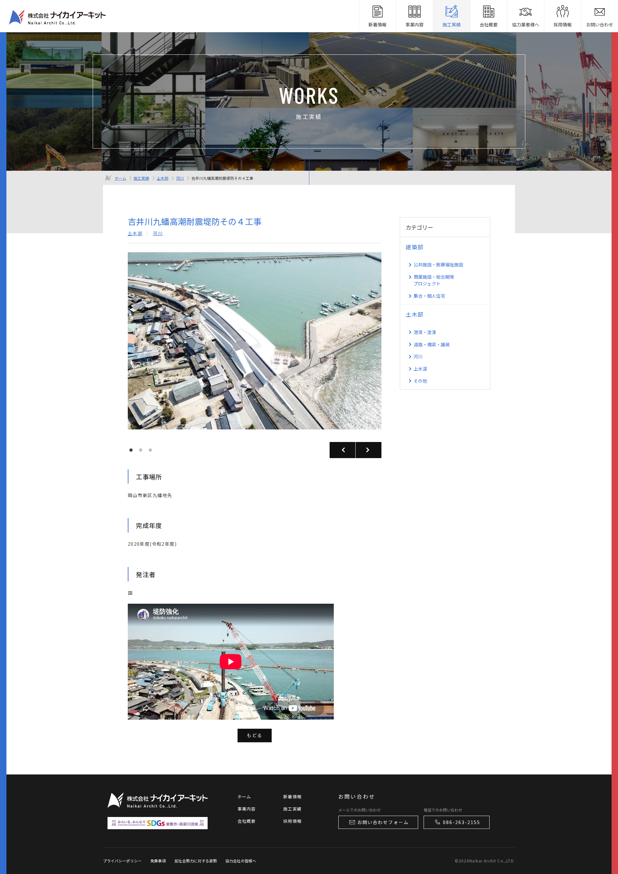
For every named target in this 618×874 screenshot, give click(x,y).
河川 (180, 178)
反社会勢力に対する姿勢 (195, 860)
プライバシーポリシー (122, 860)
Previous (342, 450)
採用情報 (292, 821)
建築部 (415, 247)
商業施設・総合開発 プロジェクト (434, 280)
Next (368, 450)
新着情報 (292, 796)
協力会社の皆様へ (240, 860)
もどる (254, 735)
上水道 (420, 368)
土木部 (162, 178)
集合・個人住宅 (429, 296)
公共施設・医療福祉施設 (438, 264)
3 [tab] (152, 451)
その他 (420, 381)
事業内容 (247, 809)
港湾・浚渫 (425, 332)
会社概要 (247, 821)
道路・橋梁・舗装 (432, 344)
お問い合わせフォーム (383, 822)
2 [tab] (142, 451)
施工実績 (141, 178)
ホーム (120, 178)
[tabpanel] (254, 346)
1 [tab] (132, 451)
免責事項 (158, 860)
